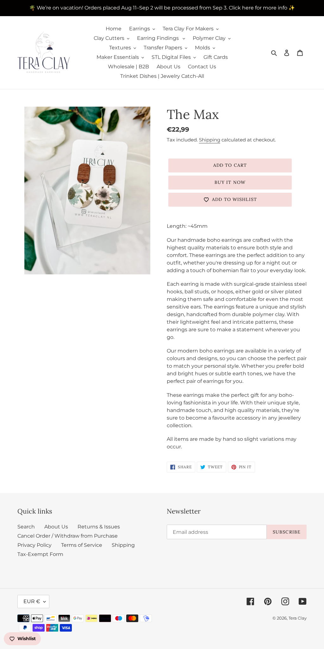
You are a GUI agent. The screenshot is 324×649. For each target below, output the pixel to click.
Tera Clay (298, 618)
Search (26, 527)
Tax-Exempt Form (40, 554)
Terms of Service (81, 545)
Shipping (209, 140)
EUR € (31, 601)
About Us (56, 527)
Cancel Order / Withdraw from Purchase (67, 536)
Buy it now (230, 182)
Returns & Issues (99, 527)
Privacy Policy (34, 545)
